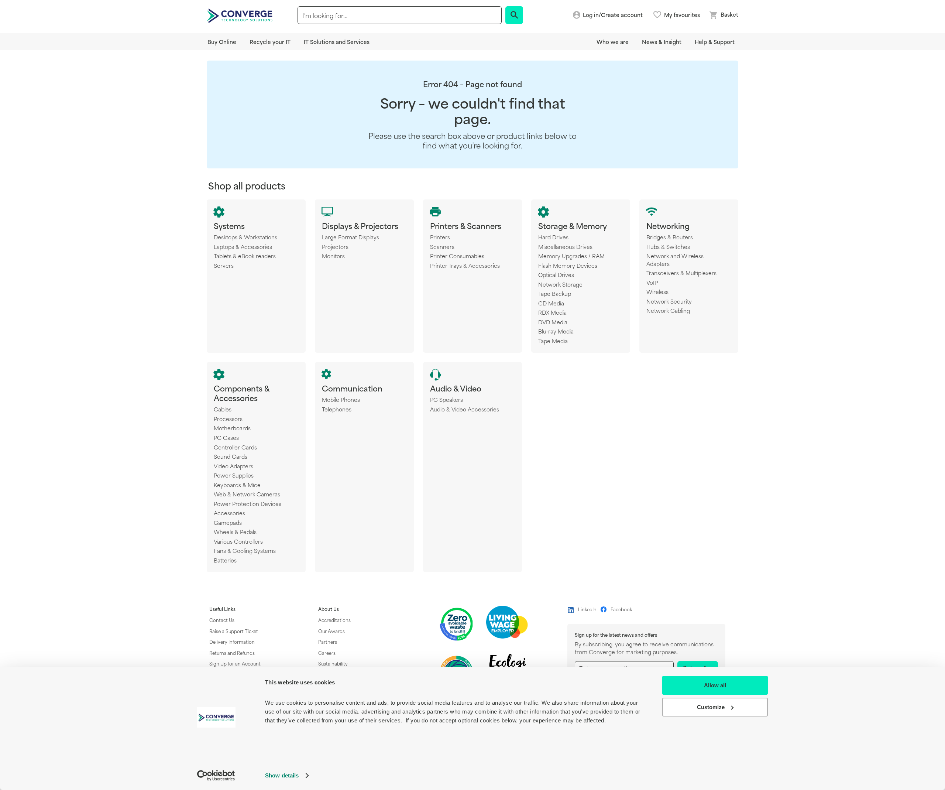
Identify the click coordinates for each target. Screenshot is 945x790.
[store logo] (241, 15)
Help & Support (715, 41)
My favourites (682, 14)
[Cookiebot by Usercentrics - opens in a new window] (216, 775)
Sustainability (333, 663)
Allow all (715, 685)
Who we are (613, 41)
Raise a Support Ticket (233, 631)
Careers (327, 652)
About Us (328, 609)
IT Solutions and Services (337, 41)
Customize (711, 707)
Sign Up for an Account (235, 663)
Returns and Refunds (232, 652)
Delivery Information (232, 641)
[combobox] (400, 15)
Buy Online (221, 41)
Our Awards (331, 631)
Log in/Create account (613, 15)
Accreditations (334, 619)
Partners (327, 641)
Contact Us (221, 619)
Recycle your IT (270, 41)
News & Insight (661, 41)
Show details (282, 775)
